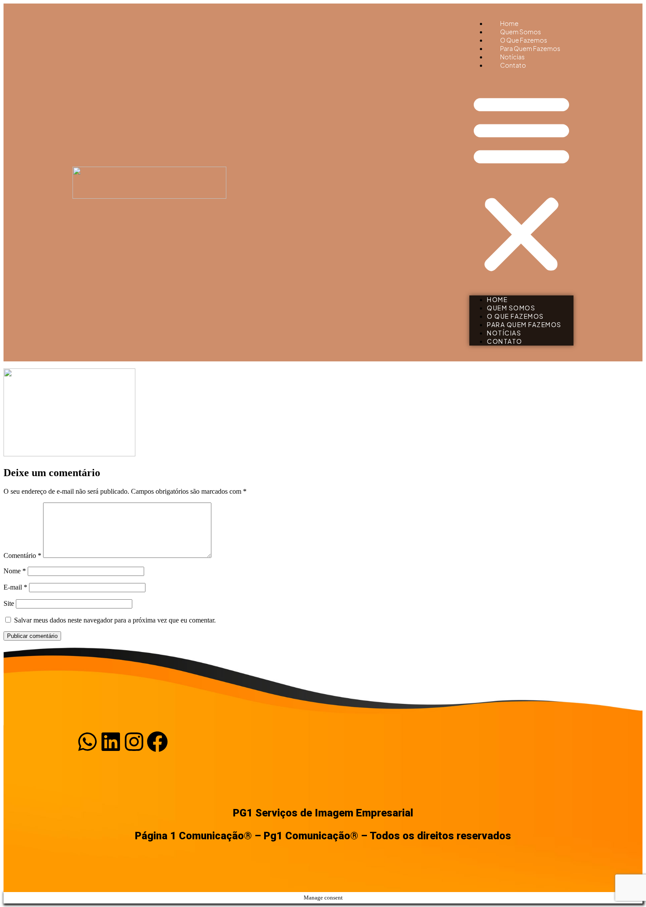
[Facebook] (157, 741)
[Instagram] (134, 741)
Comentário (22, 555)
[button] (521, 182)
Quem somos (511, 308)
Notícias (504, 333)
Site (9, 603)
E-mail (15, 587)
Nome (15, 571)
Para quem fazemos (524, 324)
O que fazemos (515, 316)
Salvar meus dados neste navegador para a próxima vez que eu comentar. (115, 620)
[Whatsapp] (87, 741)
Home (497, 299)
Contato (513, 65)
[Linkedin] (110, 741)
